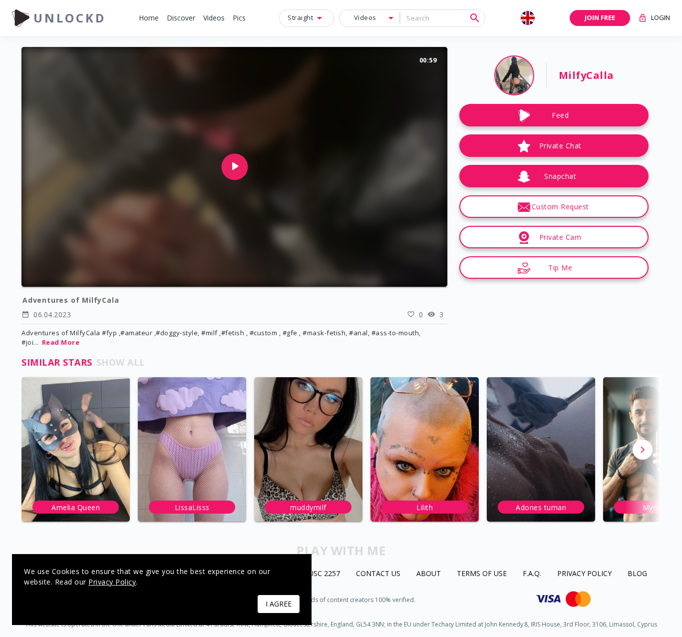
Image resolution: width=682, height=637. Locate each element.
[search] (475, 18)
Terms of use (482, 574)
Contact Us (378, 574)
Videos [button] (365, 17)
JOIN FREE (600, 17)
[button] (149, 18)
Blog (637, 574)
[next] (643, 450)
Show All (120, 362)
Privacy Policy (584, 574)
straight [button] (300, 17)
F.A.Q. (532, 574)
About (428, 574)
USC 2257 (324, 574)
